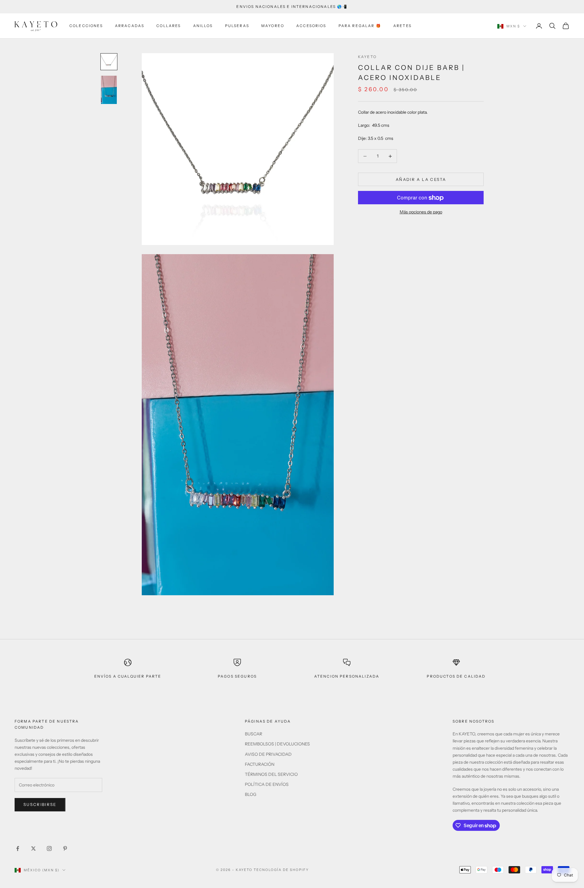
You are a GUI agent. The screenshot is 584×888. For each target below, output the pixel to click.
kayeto (367, 56)
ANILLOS (203, 25)
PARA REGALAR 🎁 (360, 25)
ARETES (402, 25)
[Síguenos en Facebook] (18, 848)
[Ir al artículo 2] (108, 90)
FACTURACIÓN (259, 764)
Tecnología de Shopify (281, 870)
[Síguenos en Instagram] (49, 848)
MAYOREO (272, 25)
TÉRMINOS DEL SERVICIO (271, 774)
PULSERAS (237, 25)
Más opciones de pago (421, 212)
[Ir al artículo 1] (108, 61)
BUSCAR (253, 734)
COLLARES (168, 25)
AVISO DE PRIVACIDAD (268, 754)
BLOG (250, 794)
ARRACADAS (129, 25)
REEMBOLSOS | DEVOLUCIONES (277, 744)
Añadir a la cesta (421, 179)
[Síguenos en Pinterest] (65, 848)
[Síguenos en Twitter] (33, 848)
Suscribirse (40, 804)
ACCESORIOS (311, 25)
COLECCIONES (86, 25)
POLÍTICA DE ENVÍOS (267, 784)
